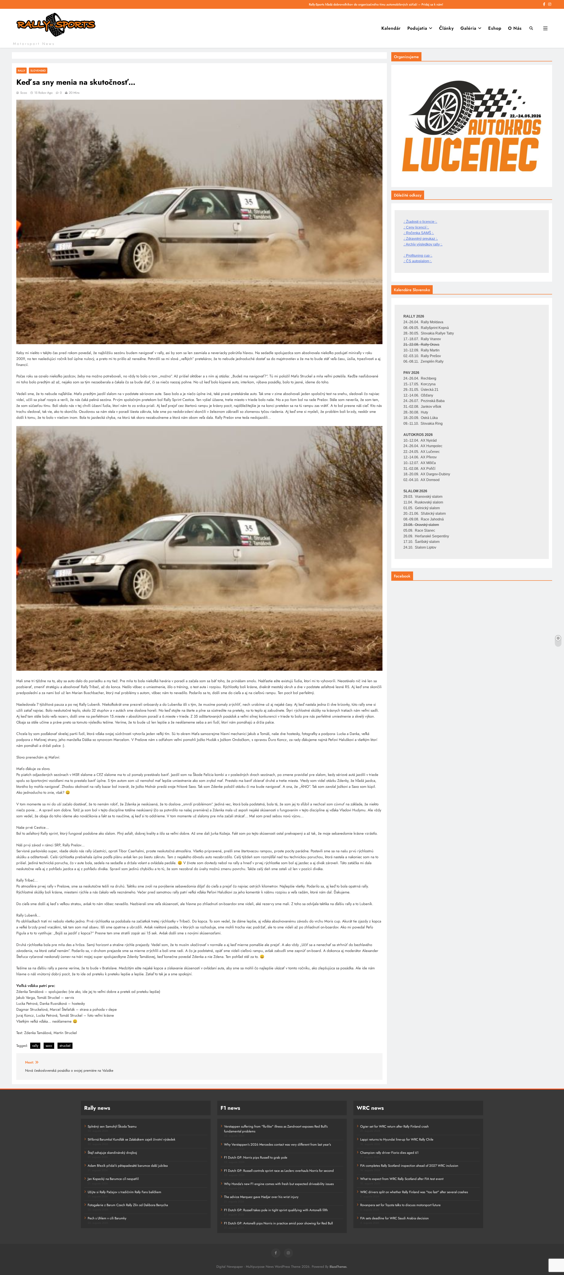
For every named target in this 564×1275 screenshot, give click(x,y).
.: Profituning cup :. (417, 255)
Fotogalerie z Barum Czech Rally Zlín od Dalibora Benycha (128, 1205)
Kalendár (391, 28)
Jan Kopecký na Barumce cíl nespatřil (113, 1178)
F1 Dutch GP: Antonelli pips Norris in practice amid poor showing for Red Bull (278, 1223)
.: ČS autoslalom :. (417, 261)
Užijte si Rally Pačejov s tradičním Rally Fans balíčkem (124, 1192)
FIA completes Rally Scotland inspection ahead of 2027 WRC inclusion (409, 1165)
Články (446, 28)
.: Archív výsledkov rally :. (422, 244)
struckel (64, 1045)
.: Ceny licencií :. (416, 227)
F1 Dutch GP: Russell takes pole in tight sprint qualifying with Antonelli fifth (276, 1210)
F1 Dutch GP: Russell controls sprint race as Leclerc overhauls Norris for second (279, 1170)
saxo (49, 1045)
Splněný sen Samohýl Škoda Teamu (112, 1126)
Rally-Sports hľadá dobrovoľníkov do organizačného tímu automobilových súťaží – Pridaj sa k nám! (376, 4)
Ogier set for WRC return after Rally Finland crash (394, 1126)
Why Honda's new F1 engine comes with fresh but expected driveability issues (279, 1183)
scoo (23, 92)
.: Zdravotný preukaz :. (420, 239)
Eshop (494, 28)
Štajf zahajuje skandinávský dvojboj (112, 1152)
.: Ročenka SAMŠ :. (418, 233)
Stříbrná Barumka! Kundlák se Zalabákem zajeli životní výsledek (131, 1139)
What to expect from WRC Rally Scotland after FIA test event (401, 1178)
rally (35, 1045)
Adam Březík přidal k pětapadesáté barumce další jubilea (128, 1165)
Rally (21, 70)
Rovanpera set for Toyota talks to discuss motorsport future (400, 1205)
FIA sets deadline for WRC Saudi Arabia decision (394, 1218)
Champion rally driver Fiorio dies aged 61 (389, 1152)
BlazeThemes (338, 1266)
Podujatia (417, 28)
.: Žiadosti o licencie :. (420, 222)
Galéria (468, 28)
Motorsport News (34, 43)
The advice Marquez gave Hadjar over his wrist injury (261, 1196)
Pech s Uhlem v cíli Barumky (107, 1218)
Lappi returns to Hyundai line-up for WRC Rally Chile (396, 1139)
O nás (515, 28)
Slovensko (38, 70)
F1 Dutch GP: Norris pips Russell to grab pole (255, 1157)
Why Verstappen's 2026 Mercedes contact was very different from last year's (277, 1144)
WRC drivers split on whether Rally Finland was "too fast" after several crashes (414, 1192)
